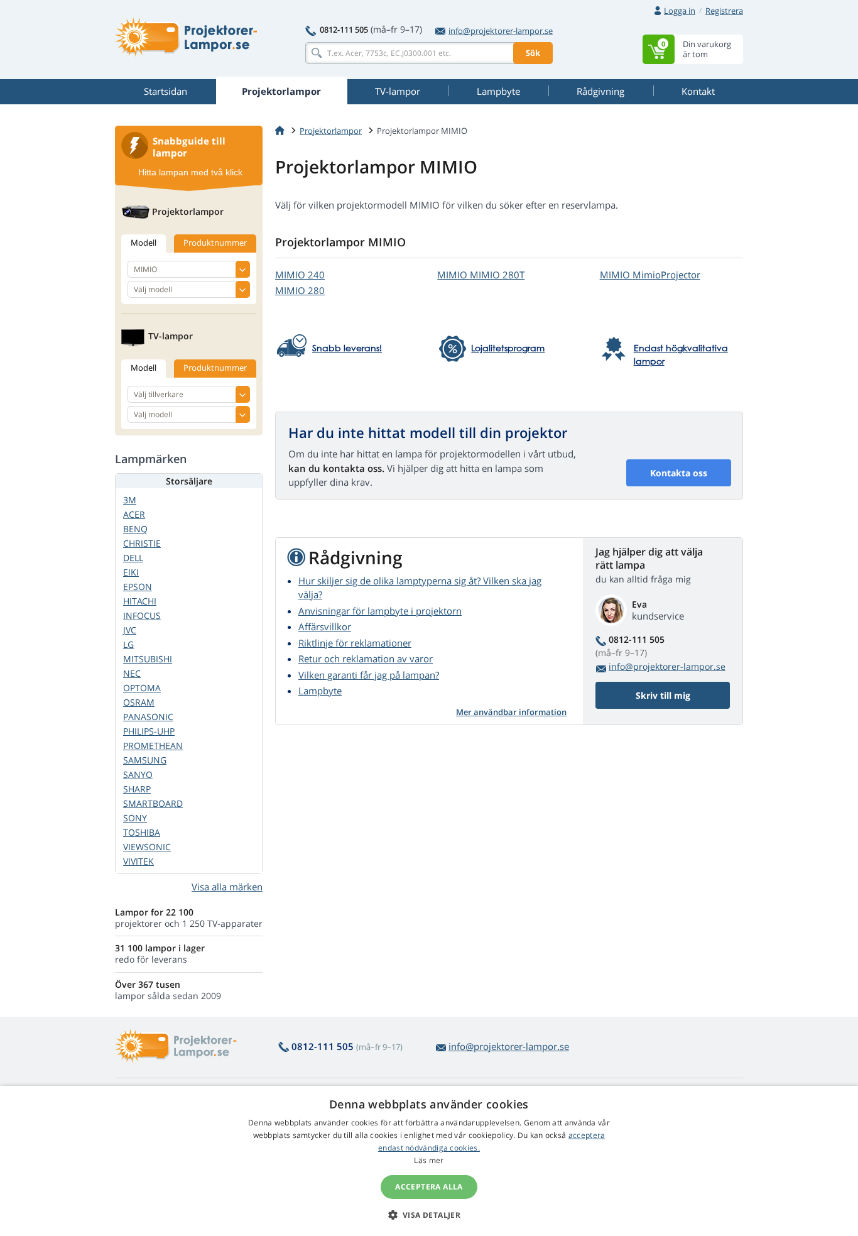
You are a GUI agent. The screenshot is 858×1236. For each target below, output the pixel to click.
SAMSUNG (144, 760)
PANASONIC (148, 717)
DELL (133, 558)
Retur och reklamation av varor (365, 658)
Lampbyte (320, 690)
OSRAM (139, 702)
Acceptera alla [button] (429, 1186)
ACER (134, 514)
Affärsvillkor (324, 626)
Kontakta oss (678, 473)
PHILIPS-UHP (149, 731)
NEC (132, 673)
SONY (135, 818)
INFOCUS (142, 615)
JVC (129, 630)
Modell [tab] (143, 242)
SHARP (137, 789)
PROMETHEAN (153, 746)
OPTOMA (142, 688)
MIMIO (300, 274)
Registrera (724, 10)
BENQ (135, 529)
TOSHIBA (141, 832)
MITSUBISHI (147, 659)
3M (129, 500)
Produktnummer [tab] (215, 242)
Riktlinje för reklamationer (354, 643)
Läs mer (428, 1160)
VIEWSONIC (147, 847)
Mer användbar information (511, 712)
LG (128, 644)
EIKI (131, 572)
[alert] (429, 1161)
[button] (429, 1214)
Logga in (679, 10)
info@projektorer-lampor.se (500, 30)
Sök (533, 52)
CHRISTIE (142, 543)
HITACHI (139, 601)
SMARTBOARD (153, 803)
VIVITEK (138, 861)
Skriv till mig (663, 695)
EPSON (137, 587)
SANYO (138, 774)
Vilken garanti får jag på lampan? (368, 675)
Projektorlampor (331, 130)
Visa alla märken (227, 886)
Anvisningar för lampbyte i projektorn (380, 610)
